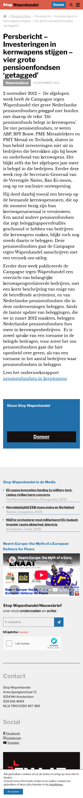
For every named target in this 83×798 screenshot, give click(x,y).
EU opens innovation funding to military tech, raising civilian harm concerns (39, 492)
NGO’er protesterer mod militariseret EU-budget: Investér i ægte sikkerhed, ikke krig (42, 522)
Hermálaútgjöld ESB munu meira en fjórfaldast (40, 507)
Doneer (58, 4)
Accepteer (13, 791)
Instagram (13, 738)
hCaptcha (15, 632)
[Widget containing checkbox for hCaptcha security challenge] (32, 643)
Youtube (13, 743)
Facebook (12, 733)
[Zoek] (71, 5)
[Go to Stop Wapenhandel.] (5, 16)
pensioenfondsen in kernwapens (35, 378)
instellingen (56, 784)
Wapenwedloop (17, 83)
